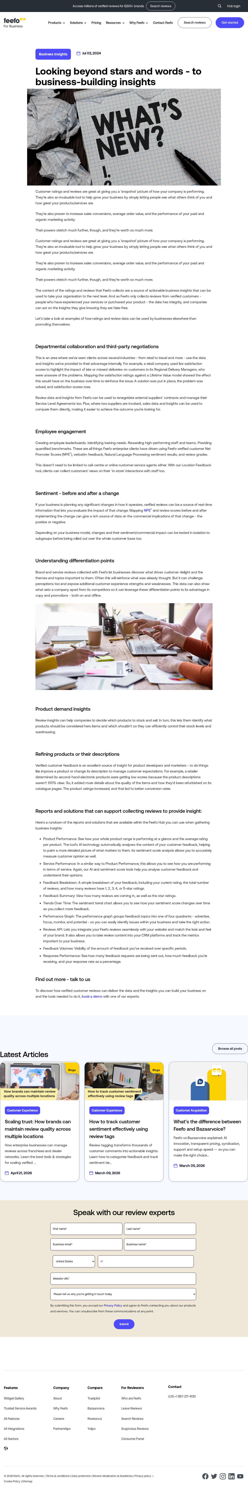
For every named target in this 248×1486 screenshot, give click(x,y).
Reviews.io (95, 1418)
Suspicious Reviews (134, 1428)
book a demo (92, 996)
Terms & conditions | (58, 1475)
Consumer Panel (132, 1438)
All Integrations (14, 1428)
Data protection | (82, 1475)
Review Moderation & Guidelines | (113, 1475)
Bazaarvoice (96, 1408)
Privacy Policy (113, 1305)
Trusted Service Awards (20, 1408)
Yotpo (92, 1428)
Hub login (233, 6)
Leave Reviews (131, 1408)
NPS (147, 510)
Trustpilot (94, 1398)
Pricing (96, 22)
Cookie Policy (12, 1481)
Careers (58, 1418)
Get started (230, 22)
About (57, 1398)
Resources (113, 22)
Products (54, 22)
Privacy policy (143, 1475)
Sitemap (27, 1481)
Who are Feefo (131, 1398)
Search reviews (160, 6)
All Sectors (11, 1438)
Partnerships (62, 1428)
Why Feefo (136, 22)
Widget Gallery (14, 1398)
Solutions (76, 22)
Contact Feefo (163, 22)
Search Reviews (132, 1418)
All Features (12, 1418)
